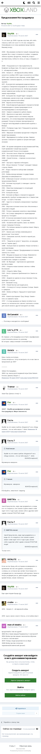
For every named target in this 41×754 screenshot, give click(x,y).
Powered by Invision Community (20, 751)
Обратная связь (25, 746)
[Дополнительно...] (36, 34)
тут (20, 593)
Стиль (11, 746)
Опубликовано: (17, 36)
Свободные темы (19, 26)
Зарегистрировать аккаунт (20, 680)
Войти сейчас (20, 695)
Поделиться (21, 708)
